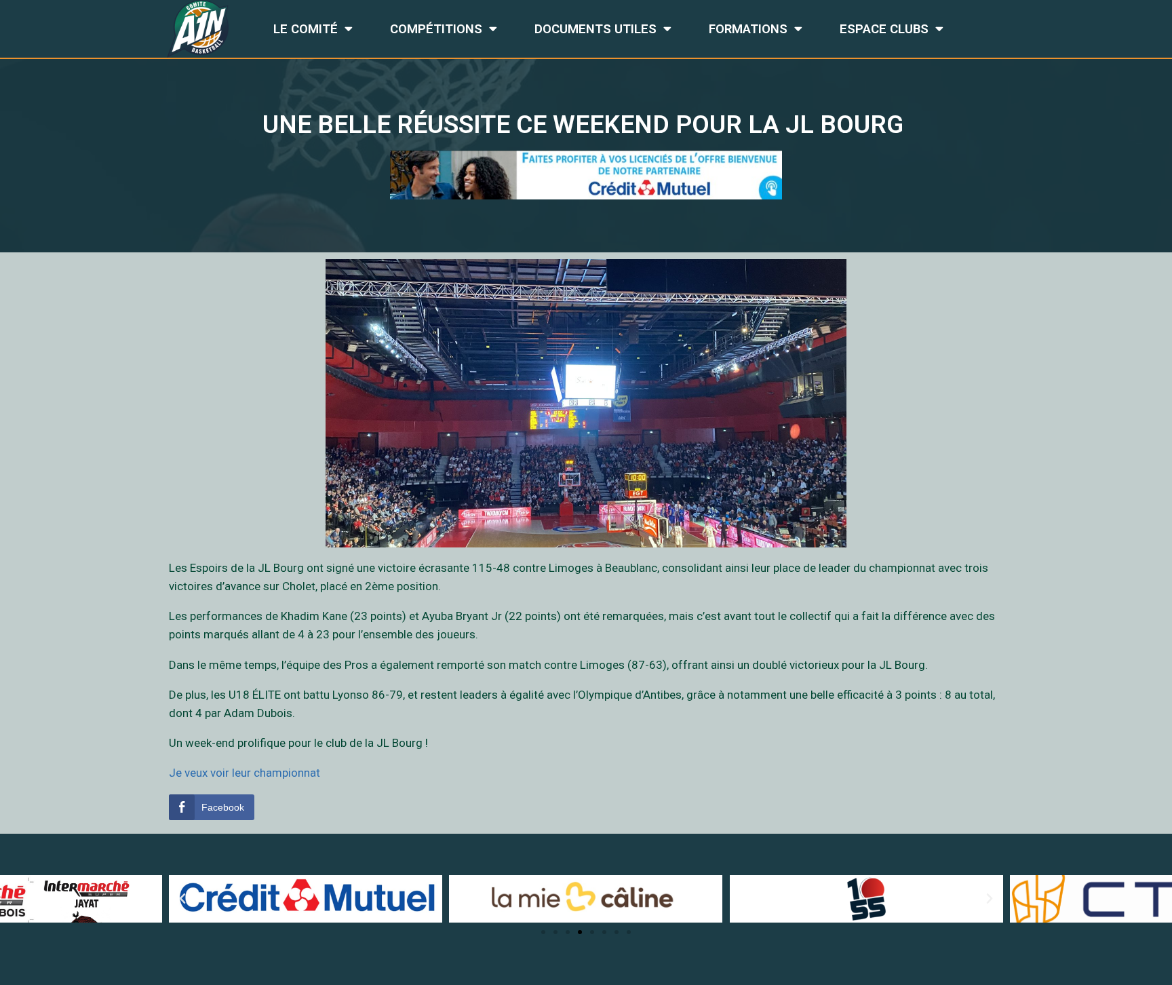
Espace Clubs (884, 29)
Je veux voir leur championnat (244, 772)
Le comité (305, 29)
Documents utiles (595, 29)
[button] (543, 932)
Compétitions (436, 29)
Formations (748, 29)
